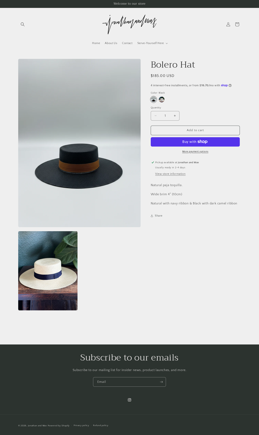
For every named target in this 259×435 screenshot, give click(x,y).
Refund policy (100, 425)
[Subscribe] (161, 382)
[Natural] (162, 99)
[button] (22, 24)
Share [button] (158, 215)
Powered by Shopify (59, 425)
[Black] (153, 99)
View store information (170, 174)
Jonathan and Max (37, 425)
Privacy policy (81, 425)
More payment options (195, 151)
